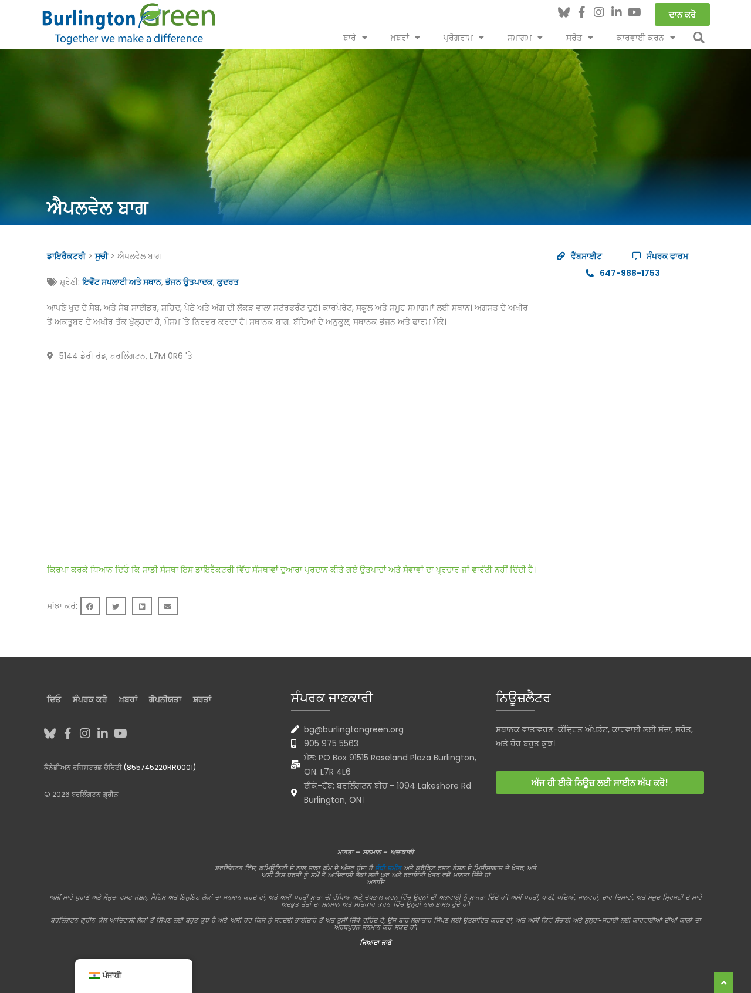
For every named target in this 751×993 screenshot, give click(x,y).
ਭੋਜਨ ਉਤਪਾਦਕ (189, 282)
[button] (699, 37)
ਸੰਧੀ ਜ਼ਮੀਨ (388, 868)
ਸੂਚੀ (101, 256)
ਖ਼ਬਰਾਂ (400, 37)
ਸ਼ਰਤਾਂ (202, 699)
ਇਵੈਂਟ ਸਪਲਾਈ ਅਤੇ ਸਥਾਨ (121, 282)
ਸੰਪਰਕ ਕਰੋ (90, 699)
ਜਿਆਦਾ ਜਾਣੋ (375, 942)
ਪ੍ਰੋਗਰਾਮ (458, 37)
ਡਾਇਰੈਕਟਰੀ (66, 256)
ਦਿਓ (54, 699)
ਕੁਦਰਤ (228, 282)
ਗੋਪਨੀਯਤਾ (165, 699)
